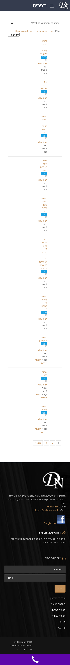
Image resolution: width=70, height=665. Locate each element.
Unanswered (21, 31)
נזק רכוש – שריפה (44, 85)
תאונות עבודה (59, 616)
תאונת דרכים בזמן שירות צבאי (44, 205)
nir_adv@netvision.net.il (46, 510)
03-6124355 (52, 506)
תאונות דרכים (59, 610)
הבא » (38, 443)
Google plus (50, 523)
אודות (63, 621)
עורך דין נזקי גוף (58, 598)
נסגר (32, 31)
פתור (38, 31)
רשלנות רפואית (58, 604)
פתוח (44, 31)
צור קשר (61, 627)
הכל (51, 31)
